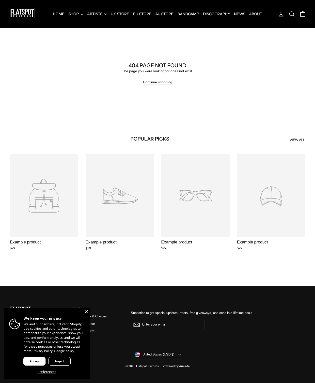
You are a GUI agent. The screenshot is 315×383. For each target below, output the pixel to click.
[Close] (86, 311)
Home (58, 14)
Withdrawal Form (82, 331)
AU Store (164, 14)
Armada (184, 366)
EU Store (142, 14)
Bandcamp (188, 14)
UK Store (120, 14)
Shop (73, 14)
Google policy (64, 351)
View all (297, 140)
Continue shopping (157, 82)
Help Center (78, 309)
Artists (95, 14)
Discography (216, 14)
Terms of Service (82, 324)
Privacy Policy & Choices (88, 316)
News (239, 14)
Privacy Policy (43, 351)
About (255, 14)
